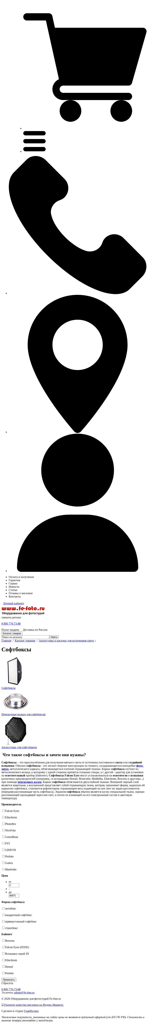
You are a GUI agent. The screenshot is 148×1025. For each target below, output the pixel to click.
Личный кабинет (13, 603)
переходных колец (29, 781)
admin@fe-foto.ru (24, 992)
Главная (6, 640)
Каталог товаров (25, 640)
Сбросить (7, 983)
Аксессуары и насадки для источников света (66, 640)
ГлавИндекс (31, 1011)
